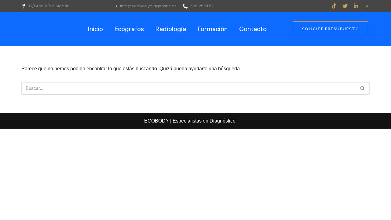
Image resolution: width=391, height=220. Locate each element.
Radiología (170, 29)
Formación (213, 29)
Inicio (95, 29)
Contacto (253, 29)
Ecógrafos (129, 29)
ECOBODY (157, 120)
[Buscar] (363, 88)
